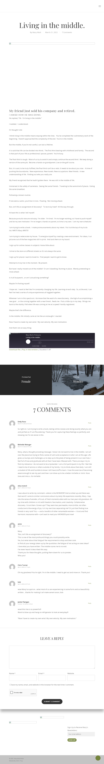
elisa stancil (22, 486)
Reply (89, 423)
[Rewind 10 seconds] (36, 343)
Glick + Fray (19, 761)
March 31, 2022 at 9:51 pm (25, 446)
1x (39, 342)
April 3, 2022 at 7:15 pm (24, 567)
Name (12, 673)
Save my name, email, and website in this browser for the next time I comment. (42, 685)
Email (41, 673)
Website (70, 673)
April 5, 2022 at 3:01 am (24, 584)
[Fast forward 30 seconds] (43, 343)
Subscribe (35, 346)
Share (44, 346)
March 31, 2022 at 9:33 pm (25, 423)
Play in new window (30, 349)
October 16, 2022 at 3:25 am (25, 604)
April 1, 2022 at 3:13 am (24, 526)
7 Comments (67, 32)
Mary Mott (36, 32)
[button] (100, 6)
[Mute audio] (33, 342)
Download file (14, 349)
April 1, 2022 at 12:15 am (24, 488)
